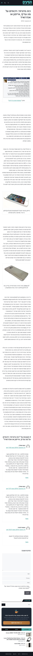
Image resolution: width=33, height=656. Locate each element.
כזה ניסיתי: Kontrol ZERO (20, 643)
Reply (27, 477)
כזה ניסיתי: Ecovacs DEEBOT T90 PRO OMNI (15, 633)
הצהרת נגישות (8, 654)
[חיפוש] (8, 3)
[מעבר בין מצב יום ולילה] (5, 3)
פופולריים (26, 629)
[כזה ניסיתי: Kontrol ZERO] (28, 645)
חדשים (16, 629)
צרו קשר (14, 654)
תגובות (6, 629)
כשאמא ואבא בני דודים (15, 101)
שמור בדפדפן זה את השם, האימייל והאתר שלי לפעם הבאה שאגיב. (16, 587)
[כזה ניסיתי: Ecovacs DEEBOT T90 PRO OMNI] (28, 634)
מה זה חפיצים (24, 654)
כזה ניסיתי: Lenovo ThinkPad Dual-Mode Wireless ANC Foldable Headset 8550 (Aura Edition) (14, 639)
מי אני (19, 654)
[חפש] (3, 604)
